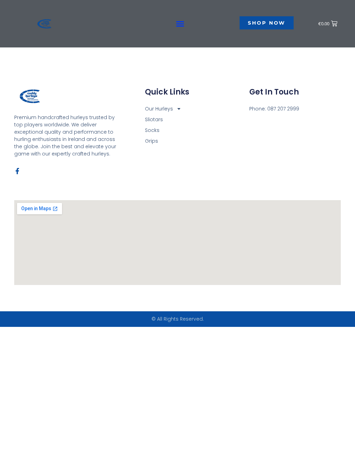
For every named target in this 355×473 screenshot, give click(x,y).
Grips (151, 140)
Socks (152, 130)
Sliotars (154, 119)
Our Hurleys (159, 108)
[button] (180, 23)
